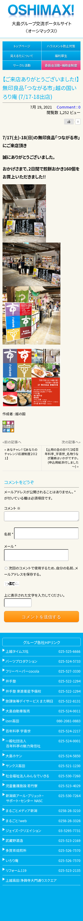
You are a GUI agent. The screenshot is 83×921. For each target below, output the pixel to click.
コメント (12, 508)
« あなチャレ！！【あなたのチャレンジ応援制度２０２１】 (20, 453)
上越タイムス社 (17, 651)
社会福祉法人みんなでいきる (27, 775)
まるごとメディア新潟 (21, 810)
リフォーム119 (16, 870)
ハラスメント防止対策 (61, 46)
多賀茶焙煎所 (16, 850)
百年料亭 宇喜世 (18, 730)
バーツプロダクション (21, 661)
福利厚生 (61, 55)
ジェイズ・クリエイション (23, 830)
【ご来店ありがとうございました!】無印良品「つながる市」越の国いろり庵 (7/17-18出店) (41, 87)
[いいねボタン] (69, 121)
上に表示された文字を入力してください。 (34, 595)
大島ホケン (14, 755)
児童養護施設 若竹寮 (22, 785)
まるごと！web (16, 820)
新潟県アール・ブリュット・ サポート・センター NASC (23, 798)
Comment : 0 (68, 107)
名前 (8, 533)
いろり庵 (12, 860)
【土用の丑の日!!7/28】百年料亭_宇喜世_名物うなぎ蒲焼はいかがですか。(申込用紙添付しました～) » (62, 458)
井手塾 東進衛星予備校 (23, 691)
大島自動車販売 (18, 710)
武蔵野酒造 (14, 840)
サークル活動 (22, 65)
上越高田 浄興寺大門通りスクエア (31, 880)
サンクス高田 (15, 765)
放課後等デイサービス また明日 (29, 700)
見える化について (21, 55)
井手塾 (11, 680)
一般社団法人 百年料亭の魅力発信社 (22, 743)
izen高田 (12, 720)
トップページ (22, 46)
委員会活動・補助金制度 (61, 65)
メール (10, 546)
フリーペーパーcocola (22, 671)
